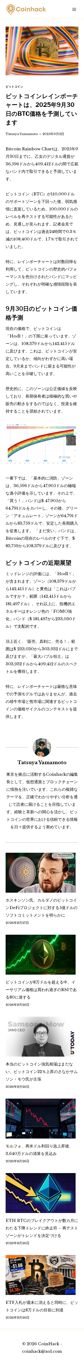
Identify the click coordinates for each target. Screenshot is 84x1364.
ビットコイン (14, 86)
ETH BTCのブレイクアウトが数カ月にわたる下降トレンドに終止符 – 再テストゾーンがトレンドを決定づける (42, 1228)
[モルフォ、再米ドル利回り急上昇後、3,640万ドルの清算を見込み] (42, 1119)
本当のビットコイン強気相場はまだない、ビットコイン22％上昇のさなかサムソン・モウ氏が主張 (42, 1072)
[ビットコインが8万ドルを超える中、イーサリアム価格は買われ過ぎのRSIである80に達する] (42, 955)
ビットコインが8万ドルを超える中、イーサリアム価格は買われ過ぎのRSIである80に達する (41, 990)
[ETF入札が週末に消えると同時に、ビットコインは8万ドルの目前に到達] (42, 1275)
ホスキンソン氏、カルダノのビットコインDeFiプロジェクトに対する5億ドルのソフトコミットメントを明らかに (41, 908)
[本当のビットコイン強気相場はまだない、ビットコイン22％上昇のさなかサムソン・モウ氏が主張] (42, 1037)
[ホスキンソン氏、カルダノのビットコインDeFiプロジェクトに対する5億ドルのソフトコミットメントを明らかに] (42, 873)
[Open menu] (74, 9)
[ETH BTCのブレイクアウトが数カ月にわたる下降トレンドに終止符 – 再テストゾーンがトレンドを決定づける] (42, 1193)
